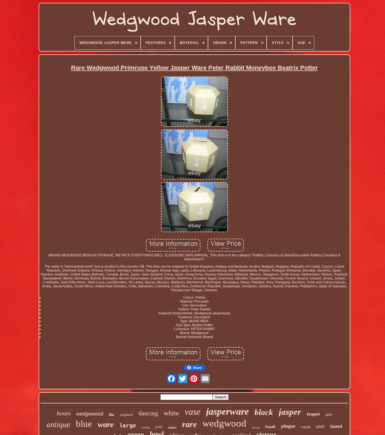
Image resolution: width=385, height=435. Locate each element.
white (171, 413)
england (126, 414)
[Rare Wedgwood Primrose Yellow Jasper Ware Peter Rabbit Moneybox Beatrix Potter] (194, 102)
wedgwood (224, 423)
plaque (288, 426)
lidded (172, 427)
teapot (313, 414)
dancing (148, 413)
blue (84, 424)
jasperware (227, 411)
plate (320, 426)
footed (336, 426)
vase (192, 412)
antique (58, 424)
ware (106, 424)
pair (329, 414)
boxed (256, 427)
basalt (270, 427)
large (127, 426)
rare (189, 424)
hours (63, 413)
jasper (290, 412)
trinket (146, 427)
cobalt (305, 427)
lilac (111, 415)
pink (159, 427)
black (264, 412)
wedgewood (89, 414)
